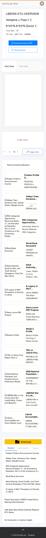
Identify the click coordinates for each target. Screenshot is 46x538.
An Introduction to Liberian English (18, 520)
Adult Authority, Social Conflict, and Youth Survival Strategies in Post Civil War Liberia (32, 266)
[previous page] (4, 151)
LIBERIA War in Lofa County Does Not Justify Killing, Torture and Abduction (32, 394)
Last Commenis (23, 448)
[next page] (17, 151)
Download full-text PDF (23, 43)
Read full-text (19, 50)
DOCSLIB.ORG (10, 3)
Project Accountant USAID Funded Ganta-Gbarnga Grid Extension (22, 500)
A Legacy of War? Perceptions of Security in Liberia (32, 287)
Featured (11, 448)
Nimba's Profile (30, 330)
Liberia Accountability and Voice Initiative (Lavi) (32, 415)
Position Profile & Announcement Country (31, 176)
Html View (9, 66)
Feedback (31, 535)
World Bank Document (31, 244)
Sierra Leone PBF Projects (32, 308)
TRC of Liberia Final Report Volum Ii (32, 351)
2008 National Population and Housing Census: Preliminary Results (32, 372)
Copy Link (34, 151)
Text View (23, 66)
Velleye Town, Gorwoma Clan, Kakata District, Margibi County (32, 197)
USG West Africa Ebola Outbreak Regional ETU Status (22, 510)
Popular (35, 448)
